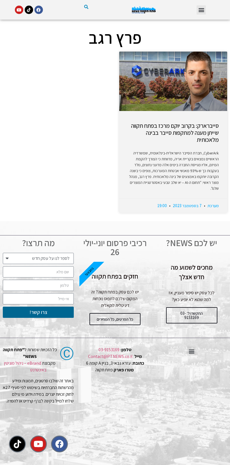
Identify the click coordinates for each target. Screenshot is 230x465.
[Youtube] (19, 10)
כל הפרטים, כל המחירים (115, 319)
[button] (201, 10)
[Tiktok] (29, 10)
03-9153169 (108, 350)
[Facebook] (38, 10)
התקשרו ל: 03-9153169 (191, 315)
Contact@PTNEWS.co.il (110, 356)
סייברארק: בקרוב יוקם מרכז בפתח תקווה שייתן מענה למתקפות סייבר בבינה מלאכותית (175, 133)
